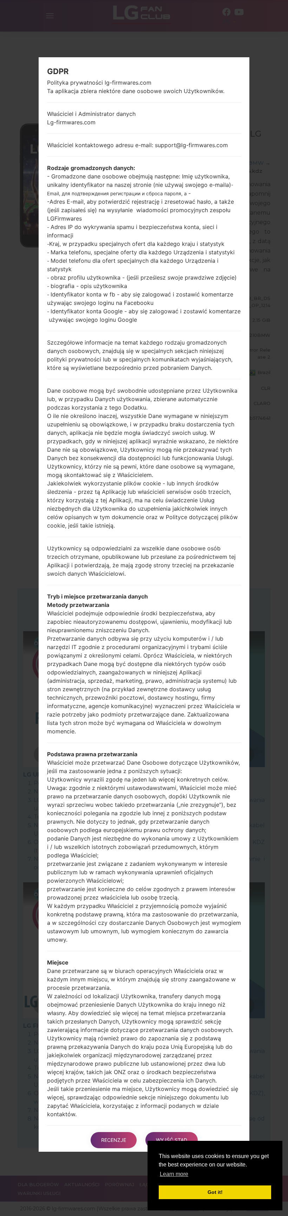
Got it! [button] (215, 1192)
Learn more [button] (174, 1174)
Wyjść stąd (171, 1140)
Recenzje (113, 1140)
